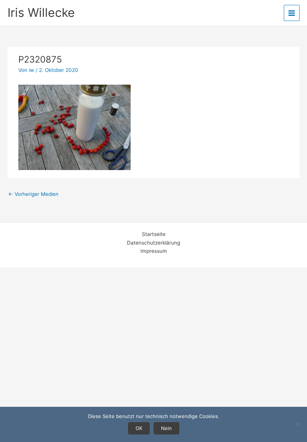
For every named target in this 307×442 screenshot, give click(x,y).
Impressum (153, 251)
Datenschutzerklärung (153, 243)
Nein (166, 428)
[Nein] (297, 424)
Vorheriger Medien (33, 194)
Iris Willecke (41, 12)
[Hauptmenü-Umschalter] (292, 13)
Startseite (153, 234)
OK (139, 428)
